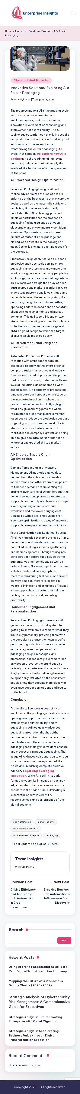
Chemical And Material (31, 80)
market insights (46, 822)
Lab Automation (22, 822)
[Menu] (73, 13)
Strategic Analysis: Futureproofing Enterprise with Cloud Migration (35, 1019)
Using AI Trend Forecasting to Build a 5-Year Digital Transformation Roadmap (39, 969)
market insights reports (25, 828)
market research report (26, 835)
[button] (24, 867)
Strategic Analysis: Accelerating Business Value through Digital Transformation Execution (34, 1035)
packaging (52, 835)
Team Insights (29, 858)
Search (16, 929)
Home (8, 31)
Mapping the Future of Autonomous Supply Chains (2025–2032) (36, 983)
